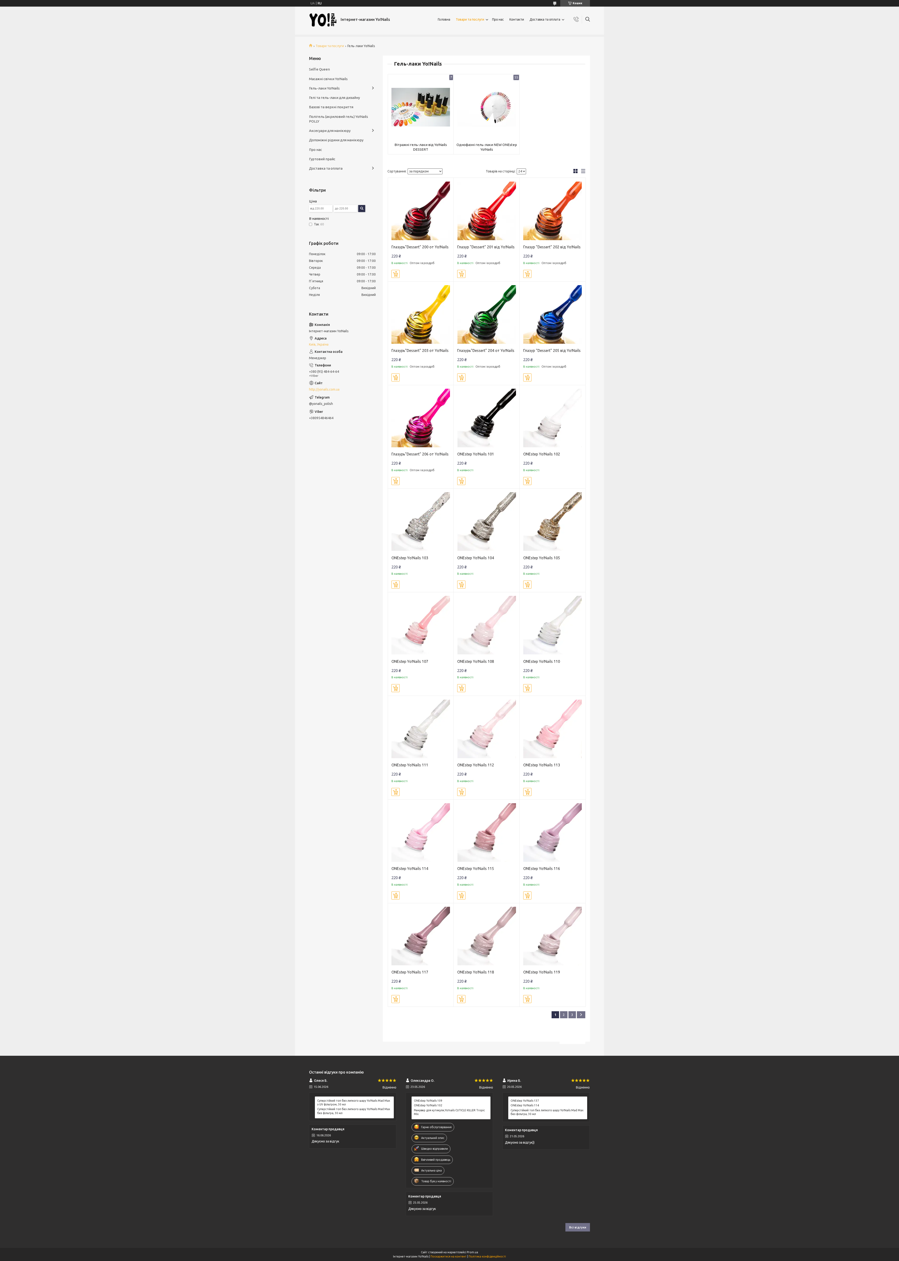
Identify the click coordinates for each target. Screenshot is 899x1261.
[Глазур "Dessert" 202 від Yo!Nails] (553, 211)
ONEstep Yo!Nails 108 (475, 661)
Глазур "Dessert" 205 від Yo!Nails (552, 350)
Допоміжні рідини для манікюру (336, 140)
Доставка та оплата (545, 19)
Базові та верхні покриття (331, 107)
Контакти (516, 19)
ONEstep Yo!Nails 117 (409, 972)
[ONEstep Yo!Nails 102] (553, 418)
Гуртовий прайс (322, 159)
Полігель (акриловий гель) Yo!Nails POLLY (338, 119)
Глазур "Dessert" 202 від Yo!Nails (552, 247)
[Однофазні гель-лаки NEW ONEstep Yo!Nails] (487, 107)
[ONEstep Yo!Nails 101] (487, 418)
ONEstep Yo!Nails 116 (541, 868)
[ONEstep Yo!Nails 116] (553, 833)
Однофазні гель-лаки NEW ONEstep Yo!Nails (487, 147)
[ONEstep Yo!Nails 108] (487, 625)
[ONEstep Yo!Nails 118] (487, 936)
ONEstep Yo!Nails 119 (541, 972)
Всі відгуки (577, 1227)
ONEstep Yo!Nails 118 (475, 972)
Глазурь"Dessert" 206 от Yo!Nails (420, 454)
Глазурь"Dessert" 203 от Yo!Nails (420, 350)
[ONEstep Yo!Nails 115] (487, 833)
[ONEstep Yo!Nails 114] (421, 833)
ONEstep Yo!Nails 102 (541, 454)
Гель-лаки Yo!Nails (324, 88)
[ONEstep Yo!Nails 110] (553, 625)
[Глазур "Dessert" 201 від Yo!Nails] (487, 211)
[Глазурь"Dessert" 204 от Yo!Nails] (487, 314)
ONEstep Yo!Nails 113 (541, 765)
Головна (444, 19)
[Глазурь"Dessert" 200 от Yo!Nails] (421, 211)
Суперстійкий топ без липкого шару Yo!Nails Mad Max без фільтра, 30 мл (353, 1111)
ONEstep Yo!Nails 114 (409, 868)
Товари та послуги (470, 19)
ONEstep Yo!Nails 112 (475, 765)
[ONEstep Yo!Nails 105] (553, 522)
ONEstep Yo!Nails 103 (409, 558)
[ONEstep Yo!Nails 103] (421, 522)
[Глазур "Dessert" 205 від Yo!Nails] (553, 314)
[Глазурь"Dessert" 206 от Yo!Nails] (421, 418)
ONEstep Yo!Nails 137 (525, 1100)
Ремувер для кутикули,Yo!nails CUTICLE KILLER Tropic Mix (449, 1112)
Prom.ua (472, 1252)
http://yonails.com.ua (324, 389)
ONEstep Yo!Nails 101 (475, 454)
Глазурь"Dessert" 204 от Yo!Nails (485, 350)
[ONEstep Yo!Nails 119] (553, 936)
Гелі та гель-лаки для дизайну (334, 98)
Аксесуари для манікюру (329, 131)
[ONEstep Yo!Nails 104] (487, 522)
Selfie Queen (319, 69)
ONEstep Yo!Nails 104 (475, 558)
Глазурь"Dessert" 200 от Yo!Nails (420, 247)
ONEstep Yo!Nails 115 (475, 868)
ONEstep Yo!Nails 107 (409, 661)
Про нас (498, 19)
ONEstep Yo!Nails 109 (428, 1100)
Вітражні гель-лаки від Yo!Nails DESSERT (420, 147)
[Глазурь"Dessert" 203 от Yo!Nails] (421, 314)
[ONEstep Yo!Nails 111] (421, 729)
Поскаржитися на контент (449, 1256)
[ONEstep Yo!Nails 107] (421, 625)
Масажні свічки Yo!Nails (328, 79)
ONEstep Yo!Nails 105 (541, 558)
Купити (395, 274)
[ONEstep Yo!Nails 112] (487, 729)
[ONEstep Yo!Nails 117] (421, 936)
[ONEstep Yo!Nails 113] (553, 729)
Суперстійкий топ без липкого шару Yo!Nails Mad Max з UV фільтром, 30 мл (353, 1102)
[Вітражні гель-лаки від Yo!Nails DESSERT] (421, 107)
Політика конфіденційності (487, 1256)
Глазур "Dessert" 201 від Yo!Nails (486, 247)
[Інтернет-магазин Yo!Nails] (323, 19)
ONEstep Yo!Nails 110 (541, 661)
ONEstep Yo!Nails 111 (409, 765)
